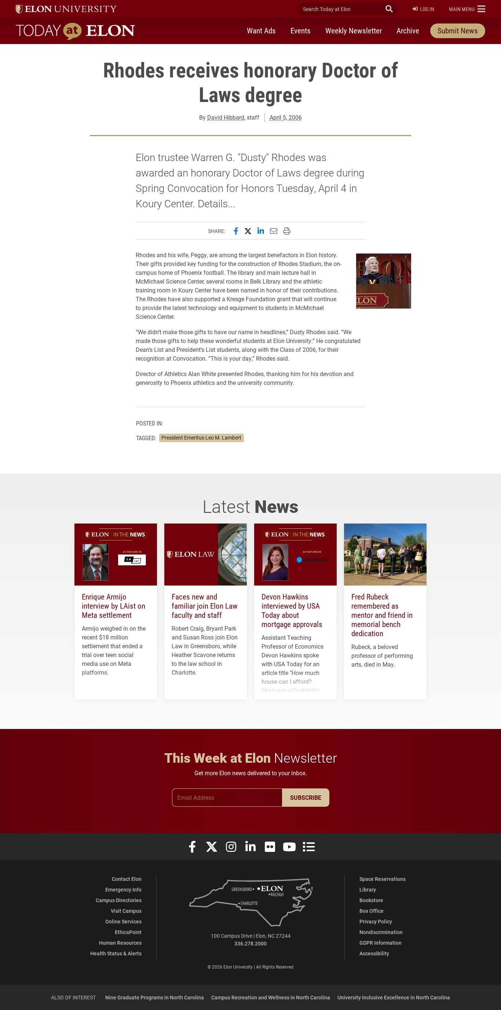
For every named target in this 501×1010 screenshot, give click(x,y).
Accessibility (374, 953)
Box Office (371, 910)
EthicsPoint (128, 932)
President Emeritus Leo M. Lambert (201, 437)
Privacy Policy (375, 921)
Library (367, 889)
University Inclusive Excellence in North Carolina (393, 997)
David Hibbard (225, 117)
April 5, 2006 (286, 117)
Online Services (123, 921)
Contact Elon (127, 878)
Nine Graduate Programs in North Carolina (154, 997)
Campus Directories (119, 900)
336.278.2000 (250, 943)
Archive (407, 30)
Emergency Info (123, 889)
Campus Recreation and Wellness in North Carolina (270, 997)
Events (300, 30)
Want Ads (261, 30)
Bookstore (371, 900)
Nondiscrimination (381, 932)
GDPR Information (380, 942)
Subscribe (305, 797)
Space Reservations (382, 878)
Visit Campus (126, 910)
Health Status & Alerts (116, 953)
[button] (467, 8)
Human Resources (120, 942)
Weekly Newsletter (353, 30)
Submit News (458, 30)
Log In (427, 9)
